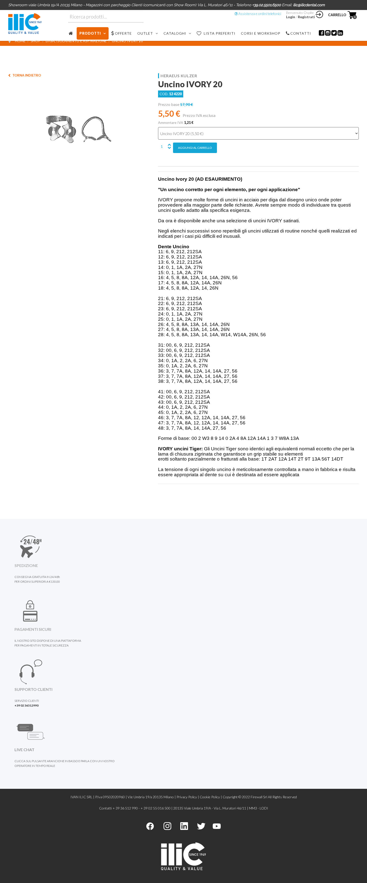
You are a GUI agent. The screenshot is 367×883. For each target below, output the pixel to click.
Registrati (306, 17)
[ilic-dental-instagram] (167, 825)
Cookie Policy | (211, 797)
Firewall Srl (259, 797)
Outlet (145, 33)
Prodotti (90, 33)
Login (290, 17)
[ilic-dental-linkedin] (184, 825)
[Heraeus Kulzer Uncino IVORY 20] (78, 129)
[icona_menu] (72, 33)
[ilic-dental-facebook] (150, 825)
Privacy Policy (187, 797)
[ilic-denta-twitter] (201, 825)
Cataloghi (175, 33)
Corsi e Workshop (260, 33)
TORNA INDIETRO (26, 75)
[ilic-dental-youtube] (217, 825)
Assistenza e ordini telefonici (259, 13)
